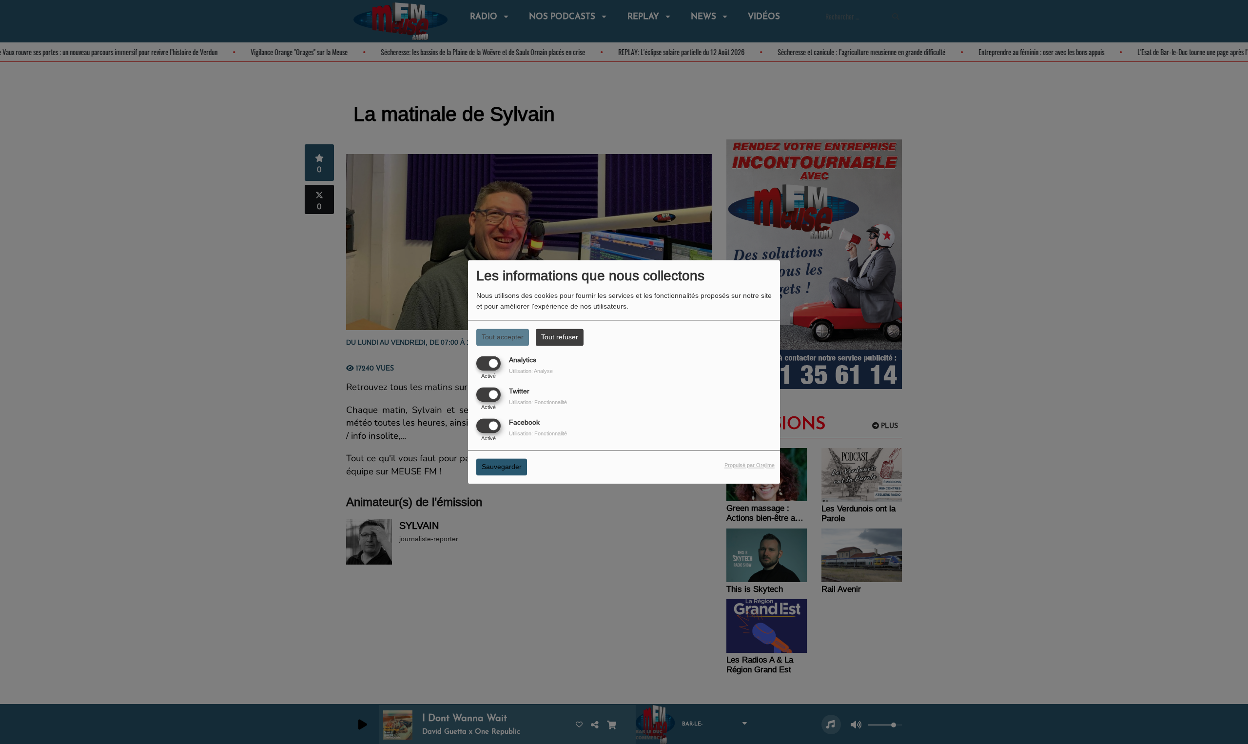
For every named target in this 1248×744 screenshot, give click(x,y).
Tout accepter (503, 337)
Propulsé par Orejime (749, 465)
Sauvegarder (502, 467)
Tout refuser (559, 337)
